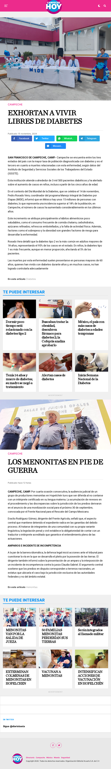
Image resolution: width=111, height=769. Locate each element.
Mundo (57, 757)
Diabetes (31, 279)
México (49, 757)
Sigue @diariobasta (14, 726)
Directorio (30, 757)
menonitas (31, 587)
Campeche (40, 757)
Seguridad (65, 757)
